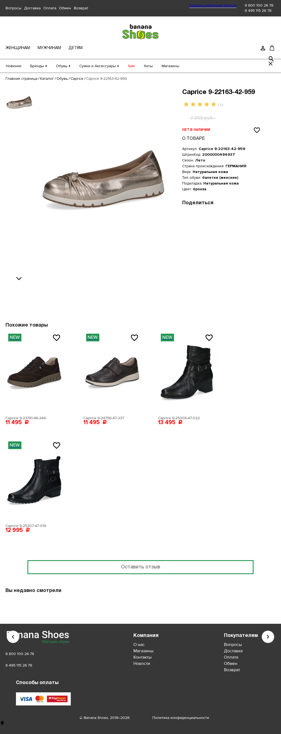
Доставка (32, 8)
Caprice (77, 78)
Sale (131, 66)
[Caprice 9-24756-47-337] (112, 372)
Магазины (170, 66)
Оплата (49, 8)
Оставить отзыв (140, 567)
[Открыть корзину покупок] (272, 47)
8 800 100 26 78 (259, 5)
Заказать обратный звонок (213, 5)
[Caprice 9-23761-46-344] (34, 372)
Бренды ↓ (38, 66)
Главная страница (21, 78)
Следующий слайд (268, 637)
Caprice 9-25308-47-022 (179, 418)
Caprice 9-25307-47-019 (25, 526)
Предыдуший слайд (13, 637)
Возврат (81, 8)
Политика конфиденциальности (180, 717)
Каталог (47, 78)
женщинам (17, 48)
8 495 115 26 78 (258, 10)
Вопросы (13, 8)
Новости (141, 663)
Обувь (62, 78)
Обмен (65, 8)
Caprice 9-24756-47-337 (103, 418)
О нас (139, 644)
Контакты (142, 657)
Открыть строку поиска (271, 59)
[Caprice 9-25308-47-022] (187, 372)
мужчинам (49, 48)
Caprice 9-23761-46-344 (25, 418)
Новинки (13, 66)
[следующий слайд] (20, 279)
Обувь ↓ (63, 66)
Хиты (148, 66)
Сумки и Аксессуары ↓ (99, 66)
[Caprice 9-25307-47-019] (34, 480)
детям (76, 48)
